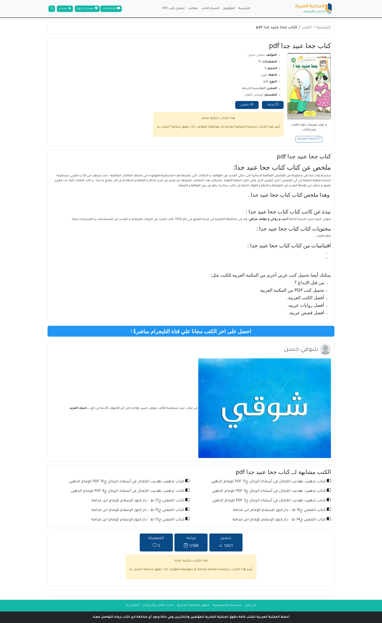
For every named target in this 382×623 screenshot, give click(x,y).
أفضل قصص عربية (307, 313)
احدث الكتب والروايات (158, 605)
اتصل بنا (132, 605)
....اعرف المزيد (80, 408)
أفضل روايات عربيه (306, 305)
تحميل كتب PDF (173, 8)
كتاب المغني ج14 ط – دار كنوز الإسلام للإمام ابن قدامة (280, 520)
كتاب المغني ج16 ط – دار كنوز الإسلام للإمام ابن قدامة (280, 510)
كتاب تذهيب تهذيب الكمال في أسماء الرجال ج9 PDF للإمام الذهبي (269, 491)
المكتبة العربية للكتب (239, 275)
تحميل (245, 105)
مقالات (193, 8)
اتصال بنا (163, 127)
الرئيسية (244, 8)
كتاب (293, 167)
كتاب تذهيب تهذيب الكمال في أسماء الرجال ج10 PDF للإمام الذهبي (127, 482)
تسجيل (63, 8)
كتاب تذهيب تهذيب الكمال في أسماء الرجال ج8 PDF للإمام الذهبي (128, 491)
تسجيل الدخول (85, 8)
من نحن (250, 605)
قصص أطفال (253, 95)
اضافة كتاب (109, 8)
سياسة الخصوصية (227, 605)
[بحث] (51, 9)
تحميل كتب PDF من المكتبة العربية (292, 290)
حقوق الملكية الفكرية (193, 605)
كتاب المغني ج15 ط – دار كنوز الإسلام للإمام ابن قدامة (138, 510)
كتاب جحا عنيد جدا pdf (276, 28)
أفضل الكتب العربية (306, 298)
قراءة (271, 105)
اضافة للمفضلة (308, 139)
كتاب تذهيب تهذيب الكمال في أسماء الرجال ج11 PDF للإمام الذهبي (269, 482)
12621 (226, 542)
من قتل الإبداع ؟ (309, 282)
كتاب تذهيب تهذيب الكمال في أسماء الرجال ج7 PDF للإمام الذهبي (269, 501)
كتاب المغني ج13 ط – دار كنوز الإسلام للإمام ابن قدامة (138, 520)
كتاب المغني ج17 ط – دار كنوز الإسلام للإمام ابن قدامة (138, 501)
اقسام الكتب (210, 8)
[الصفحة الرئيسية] (314, 9)
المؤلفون (229, 8)
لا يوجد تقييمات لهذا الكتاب (309, 127)
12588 (192, 542)
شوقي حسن (256, 55)
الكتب (307, 28)
